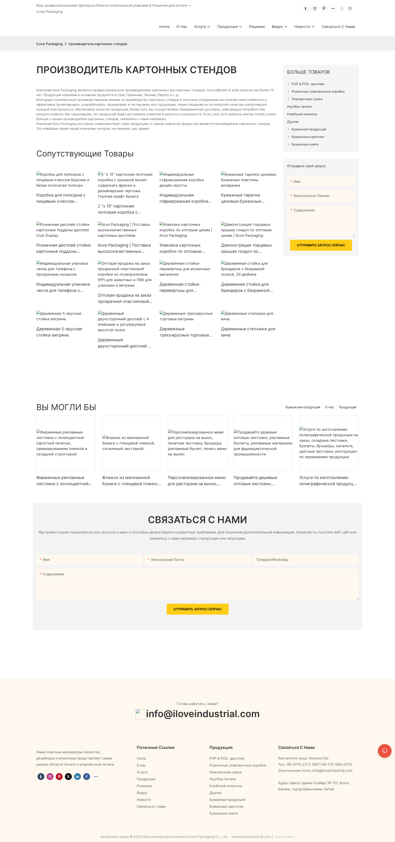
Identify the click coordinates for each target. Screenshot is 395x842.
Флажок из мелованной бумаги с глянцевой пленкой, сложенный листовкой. (131, 481)
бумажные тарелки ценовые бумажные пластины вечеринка (242, 198)
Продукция (347, 407)
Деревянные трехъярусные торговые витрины (184, 332)
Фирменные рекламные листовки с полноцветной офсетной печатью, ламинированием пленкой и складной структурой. (64, 481)
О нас (329, 407)
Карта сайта (284, 836)
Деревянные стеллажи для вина (248, 331)
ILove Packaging (49, 44)
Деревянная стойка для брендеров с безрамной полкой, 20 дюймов (245, 287)
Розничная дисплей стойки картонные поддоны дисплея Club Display (63, 248)
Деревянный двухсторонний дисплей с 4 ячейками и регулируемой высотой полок (124, 343)
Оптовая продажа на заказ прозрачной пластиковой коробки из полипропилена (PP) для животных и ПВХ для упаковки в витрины (124, 298)
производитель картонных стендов (97, 44)
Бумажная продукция (303, 407)
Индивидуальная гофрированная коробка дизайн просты (184, 198)
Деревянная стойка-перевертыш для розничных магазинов (182, 287)
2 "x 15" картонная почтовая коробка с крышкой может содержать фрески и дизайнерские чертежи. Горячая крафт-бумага (122, 209)
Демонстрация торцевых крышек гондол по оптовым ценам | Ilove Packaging (246, 248)
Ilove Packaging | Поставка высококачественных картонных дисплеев (124, 248)
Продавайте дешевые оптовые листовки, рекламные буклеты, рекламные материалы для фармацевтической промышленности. (261, 481)
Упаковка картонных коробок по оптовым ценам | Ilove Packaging (183, 248)
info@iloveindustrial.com (203, 713)
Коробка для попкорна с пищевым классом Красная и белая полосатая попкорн (60, 198)
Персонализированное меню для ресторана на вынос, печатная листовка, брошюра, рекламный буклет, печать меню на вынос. (197, 481)
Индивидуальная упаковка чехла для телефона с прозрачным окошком (63, 287)
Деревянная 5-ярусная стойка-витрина (59, 331)
